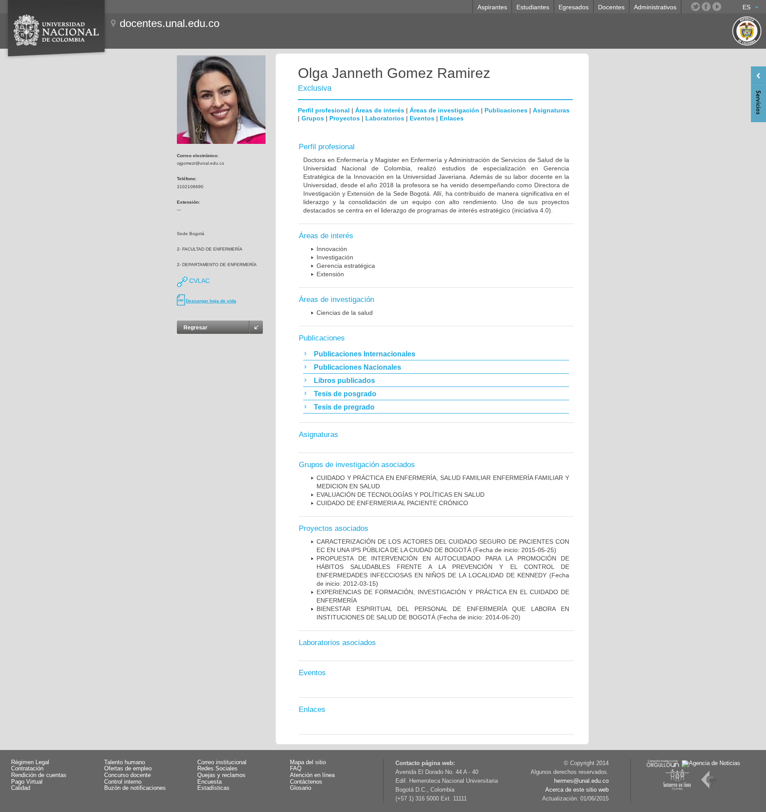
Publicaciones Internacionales (364, 354)
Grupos (312, 118)
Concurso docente (127, 775)
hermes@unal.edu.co (581, 781)
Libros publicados (344, 380)
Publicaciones (506, 110)
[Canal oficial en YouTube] (716, 6)
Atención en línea (312, 775)
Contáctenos (306, 782)
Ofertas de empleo (128, 769)
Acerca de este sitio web (577, 790)
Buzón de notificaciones (135, 788)
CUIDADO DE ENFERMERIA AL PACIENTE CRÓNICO (392, 503)
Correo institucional (221, 762)
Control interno (122, 782)
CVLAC (199, 280)
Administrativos (655, 7)
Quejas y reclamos (221, 775)
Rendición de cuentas (38, 775)
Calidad (20, 788)
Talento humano (124, 762)
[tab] (436, 353)
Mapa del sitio (308, 762)
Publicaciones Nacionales (357, 367)
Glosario (300, 788)
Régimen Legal (30, 762)
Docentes (611, 7)
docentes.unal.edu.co (169, 23)
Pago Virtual (27, 782)
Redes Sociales (217, 769)
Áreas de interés (379, 110)
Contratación (27, 769)
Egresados (574, 7)
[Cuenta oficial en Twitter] (695, 6)
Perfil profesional (324, 110)
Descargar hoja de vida (211, 300)
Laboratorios (384, 118)
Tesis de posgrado (345, 394)
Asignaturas (551, 110)
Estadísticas (213, 788)
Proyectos (344, 118)
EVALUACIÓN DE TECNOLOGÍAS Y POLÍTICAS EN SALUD (401, 494)
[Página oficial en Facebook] (706, 6)
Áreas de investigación (444, 110)
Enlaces (452, 118)
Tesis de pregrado (344, 407)
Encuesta (209, 782)
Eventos (422, 118)
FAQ (295, 769)
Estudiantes (532, 7)
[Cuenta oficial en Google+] (727, 6)
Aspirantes (492, 7)
